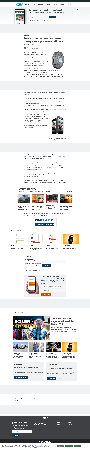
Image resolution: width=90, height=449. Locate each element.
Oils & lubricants (50, 353)
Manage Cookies (60, 446)
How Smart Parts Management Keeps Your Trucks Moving (52, 207)
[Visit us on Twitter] (39, 424)
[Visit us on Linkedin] (42, 424)
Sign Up (16, 435)
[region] (45, 446)
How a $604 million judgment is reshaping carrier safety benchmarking (20, 356)
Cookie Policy (35, 447)
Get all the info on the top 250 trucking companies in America (26, 368)
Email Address (45, 259)
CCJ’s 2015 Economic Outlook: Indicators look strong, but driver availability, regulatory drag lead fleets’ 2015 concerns (36, 248)
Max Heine (29, 47)
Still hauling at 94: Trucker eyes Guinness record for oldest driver (35, 356)
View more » (70, 191)
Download (52, 378)
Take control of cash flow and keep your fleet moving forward (66, 208)
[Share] (42, 220)
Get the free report (21, 377)
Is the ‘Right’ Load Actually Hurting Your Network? (59, 369)
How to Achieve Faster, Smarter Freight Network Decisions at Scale (38, 208)
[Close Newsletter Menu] (77, 9)
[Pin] (52, 220)
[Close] (88, 446)
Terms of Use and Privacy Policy (47, 19)
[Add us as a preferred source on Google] (39, 220)
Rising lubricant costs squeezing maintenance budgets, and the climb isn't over (52, 356)
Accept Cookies (77, 446)
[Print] (36, 220)
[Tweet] (49, 220)
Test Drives (54, 315)
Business (26, 35)
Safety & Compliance (18, 353)
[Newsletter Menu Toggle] (77, 4)
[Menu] (12, 4)
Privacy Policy (40, 20)
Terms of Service (47, 20)
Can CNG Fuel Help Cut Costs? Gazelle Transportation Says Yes (23, 208)
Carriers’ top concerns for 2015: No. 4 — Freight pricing (19, 247)
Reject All (69, 446)
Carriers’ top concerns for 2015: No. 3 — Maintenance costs (53, 247)
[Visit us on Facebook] (35, 424)
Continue (46, 265)
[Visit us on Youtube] (45, 424)
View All (61, 378)
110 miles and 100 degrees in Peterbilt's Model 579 (62, 321)
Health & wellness (33, 353)
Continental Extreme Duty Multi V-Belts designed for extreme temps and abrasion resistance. (70, 248)
